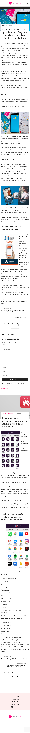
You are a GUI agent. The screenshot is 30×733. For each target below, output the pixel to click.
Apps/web (4, 25)
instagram (16, 696)
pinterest (16, 704)
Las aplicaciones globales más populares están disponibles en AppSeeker (14, 422)
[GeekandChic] (15, 3)
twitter (16, 701)
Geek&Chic (10, 413)
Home (15, 722)
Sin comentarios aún (10, 334)
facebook (16, 699)
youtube (16, 707)
